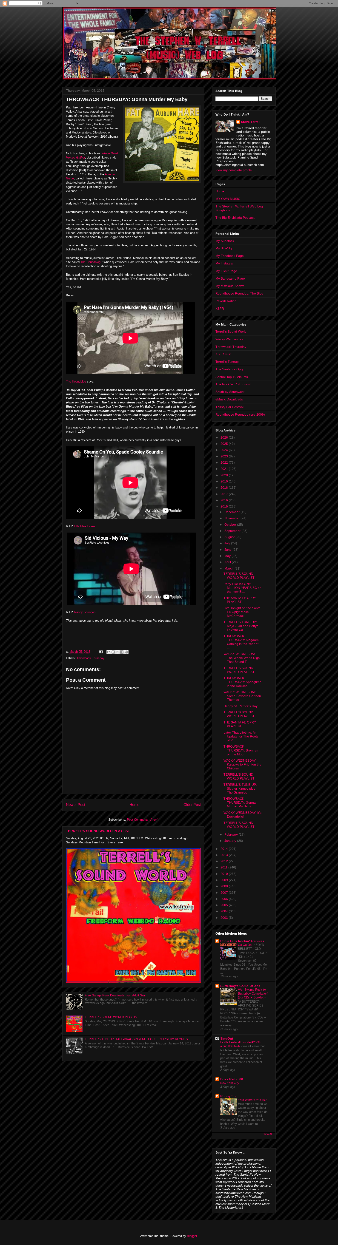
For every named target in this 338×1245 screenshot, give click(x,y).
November (232, 518)
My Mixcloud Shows (229, 286)
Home (134, 805)
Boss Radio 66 (231, 1079)
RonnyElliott (230, 1096)
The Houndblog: (90, 262)
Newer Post (75, 805)
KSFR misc (223, 354)
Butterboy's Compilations (240, 986)
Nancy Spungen (84, 612)
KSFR (219, 308)
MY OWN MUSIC (227, 199)
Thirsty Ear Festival (229, 407)
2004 (225, 911)
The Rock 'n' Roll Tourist (233, 384)
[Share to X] (117, 652)
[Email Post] (100, 651)
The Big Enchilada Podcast (235, 217)
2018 (225, 487)
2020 (225, 475)
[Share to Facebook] (122, 652)
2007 (225, 892)
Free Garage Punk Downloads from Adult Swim (116, 995)
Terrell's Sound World (230, 331)
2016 (225, 500)
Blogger (192, 1236)
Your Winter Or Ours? (252, 1100)
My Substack (224, 241)
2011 (224, 867)
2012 (225, 861)
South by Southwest (229, 392)
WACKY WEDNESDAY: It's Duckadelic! (242, 814)
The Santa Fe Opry (229, 369)
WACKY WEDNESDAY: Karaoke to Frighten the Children (242, 764)
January (230, 840)
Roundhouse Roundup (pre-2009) (240, 414)
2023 (225, 456)
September (232, 531)
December (232, 512)
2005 (225, 905)
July (227, 543)
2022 (225, 462)
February (231, 834)
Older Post (192, 805)
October (230, 524)
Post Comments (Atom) (142, 819)
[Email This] (108, 652)
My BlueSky (223, 248)
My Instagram (225, 263)
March (229, 568)
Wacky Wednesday (229, 339)
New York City (230, 1083)
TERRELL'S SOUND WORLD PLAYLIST (98, 831)
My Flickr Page (226, 271)
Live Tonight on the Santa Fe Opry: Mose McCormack (242, 612)
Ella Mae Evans (84, 526)
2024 (225, 450)
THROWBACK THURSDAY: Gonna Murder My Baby (239, 802)
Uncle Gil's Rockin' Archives (242, 941)
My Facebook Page (229, 256)
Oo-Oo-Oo (245, 945)
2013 (225, 855)
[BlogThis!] (113, 652)
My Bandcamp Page (230, 278)
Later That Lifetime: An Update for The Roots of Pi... (240, 736)
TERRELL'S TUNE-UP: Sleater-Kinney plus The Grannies (240, 788)
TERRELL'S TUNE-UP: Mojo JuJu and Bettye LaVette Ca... (240, 626)
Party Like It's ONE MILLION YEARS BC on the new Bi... (242, 587)
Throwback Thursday (90, 658)
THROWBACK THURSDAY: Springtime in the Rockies (242, 682)
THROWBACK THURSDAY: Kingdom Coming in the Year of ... (241, 641)
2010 (225, 874)
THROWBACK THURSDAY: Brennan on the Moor (240, 750)
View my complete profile (233, 170)
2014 (225, 849)
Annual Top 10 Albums (231, 377)
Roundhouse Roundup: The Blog (239, 293)
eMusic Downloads (229, 399)
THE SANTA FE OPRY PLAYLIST (239, 600)
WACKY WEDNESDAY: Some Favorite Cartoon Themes (242, 696)
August (229, 537)
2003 (225, 917)
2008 (225, 886)
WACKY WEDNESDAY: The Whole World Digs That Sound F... (241, 658)
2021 (225, 469)
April (228, 562)
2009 (225, 880)
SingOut (226, 1038)
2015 (225, 506)
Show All (267, 1134)
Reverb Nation (225, 301)
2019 (225, 481)
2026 (225, 437)
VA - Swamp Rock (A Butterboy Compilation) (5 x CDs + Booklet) (253, 993)
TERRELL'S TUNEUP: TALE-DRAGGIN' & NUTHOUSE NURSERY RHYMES (136, 1039)
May (228, 556)
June (228, 549)
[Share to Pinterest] (126, 652)
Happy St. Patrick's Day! (240, 706)
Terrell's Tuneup (227, 361)
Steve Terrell (250, 122)
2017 (225, 494)
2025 (225, 443)
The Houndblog (76, 381)
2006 (225, 899)
